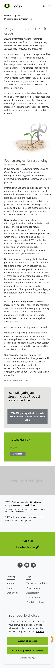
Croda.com (12, 592)
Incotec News (25, 547)
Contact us (12, 588)
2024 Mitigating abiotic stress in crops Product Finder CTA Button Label (27, 416)
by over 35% (33, 253)
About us (11, 583)
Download (17, 453)
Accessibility (32, 592)
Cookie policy (33, 597)
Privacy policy (33, 588)
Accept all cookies (27, 640)
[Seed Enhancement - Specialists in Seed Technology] (13, 6)
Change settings (27, 657)
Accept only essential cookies (27, 650)
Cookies (40, 631)
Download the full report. (17, 380)
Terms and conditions (37, 583)
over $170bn (25, 84)
